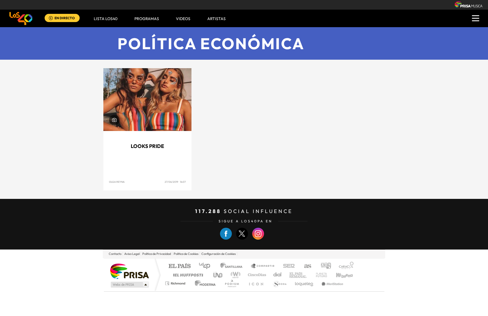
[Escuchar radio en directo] (51, 18)
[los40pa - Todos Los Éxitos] (20, 18)
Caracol (344, 266)
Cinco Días (256, 274)
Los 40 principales (206, 266)
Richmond (176, 283)
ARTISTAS (216, 18)
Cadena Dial (278, 274)
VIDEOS (183, 18)
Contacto (115, 254)
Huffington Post (187, 274)
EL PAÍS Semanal (298, 274)
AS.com (305, 266)
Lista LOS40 (105, 18)
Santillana (233, 266)
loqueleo (304, 283)
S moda (279, 283)
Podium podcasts (231, 283)
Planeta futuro (319, 274)
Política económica (211, 43)
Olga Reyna (117, 181)
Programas (146, 18)
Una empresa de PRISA (129, 271)
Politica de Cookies (186, 254)
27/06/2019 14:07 (175, 181)
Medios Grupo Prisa (129, 284)
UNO (218, 274)
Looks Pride (147, 146)
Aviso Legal (132, 254)
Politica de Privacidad (156, 254)
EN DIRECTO (65, 18)
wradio (234, 274)
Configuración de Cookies (218, 254)
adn (324, 266)
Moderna (204, 283)
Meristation (331, 283)
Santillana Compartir (263, 266)
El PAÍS (179, 266)
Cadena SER (287, 266)
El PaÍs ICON (256, 283)
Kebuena (339, 274)
